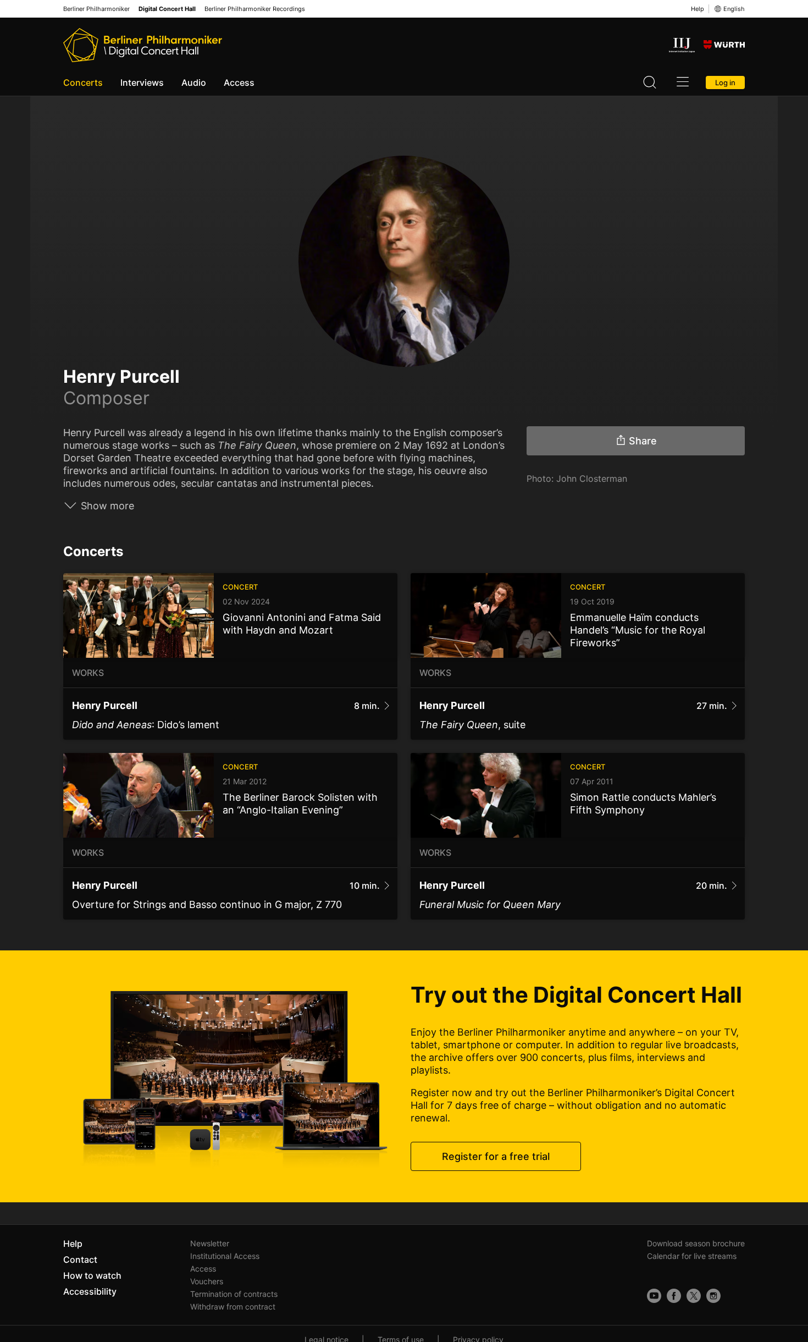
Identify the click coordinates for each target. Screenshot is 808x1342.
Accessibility (90, 1291)
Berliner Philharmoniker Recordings (254, 9)
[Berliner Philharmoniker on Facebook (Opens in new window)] (674, 1296)
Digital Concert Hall (167, 9)
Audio (193, 82)
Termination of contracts (234, 1294)
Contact (80, 1259)
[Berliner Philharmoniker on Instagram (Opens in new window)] (713, 1296)
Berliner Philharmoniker (96, 9)
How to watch (92, 1275)
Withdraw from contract (232, 1306)
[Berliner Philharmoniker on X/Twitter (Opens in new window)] (694, 1296)
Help (697, 9)
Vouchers (206, 1281)
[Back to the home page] (142, 45)
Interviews (142, 82)
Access (239, 82)
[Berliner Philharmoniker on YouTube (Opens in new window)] (654, 1296)
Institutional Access (224, 1256)
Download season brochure (696, 1243)
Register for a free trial (496, 1156)
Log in (725, 82)
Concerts (83, 82)
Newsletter (209, 1243)
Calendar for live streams (692, 1256)
